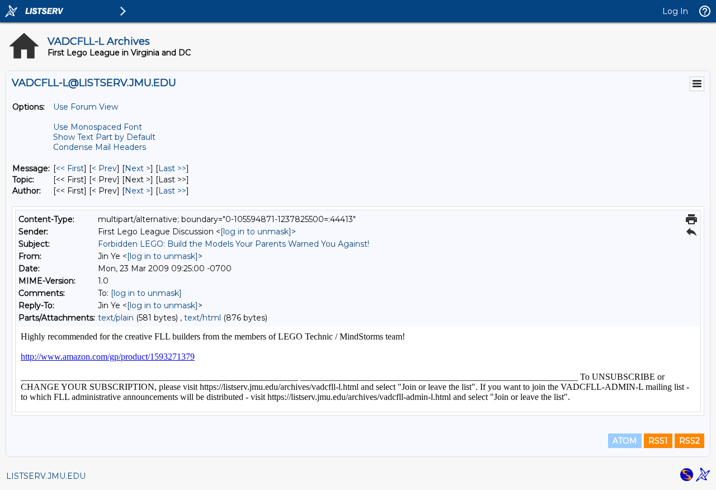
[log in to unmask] (255, 232)
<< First (70, 168)
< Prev (104, 168)
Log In (675, 11)
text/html (202, 318)
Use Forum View (85, 107)
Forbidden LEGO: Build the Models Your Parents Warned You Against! (233, 244)
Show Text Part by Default (104, 137)
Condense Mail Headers (99, 147)
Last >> (172, 168)
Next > (137, 168)
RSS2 (689, 441)
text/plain (116, 318)
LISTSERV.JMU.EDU (46, 476)
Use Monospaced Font (97, 127)
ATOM (625, 441)
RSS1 (658, 441)
